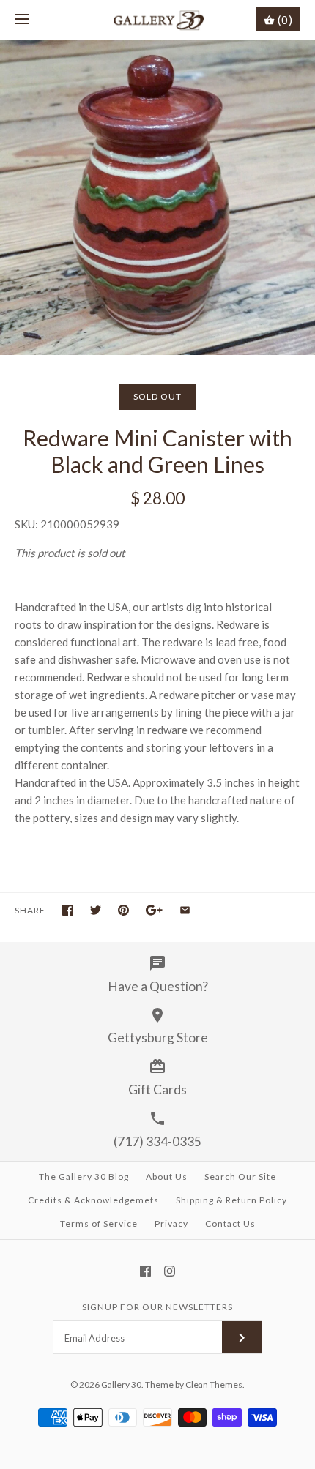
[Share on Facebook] (67, 910)
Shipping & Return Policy (231, 1200)
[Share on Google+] (154, 910)
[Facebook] (145, 1271)
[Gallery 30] (157, 19)
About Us (167, 1176)
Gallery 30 (121, 1384)
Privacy (171, 1223)
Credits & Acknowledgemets (93, 1200)
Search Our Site (240, 1176)
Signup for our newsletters (157, 1306)
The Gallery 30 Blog (84, 1176)
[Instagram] (169, 1271)
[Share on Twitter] (95, 910)
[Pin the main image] (123, 910)
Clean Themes (213, 1384)
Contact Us (230, 1223)
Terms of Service (99, 1223)
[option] (157, 197)
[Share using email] (184, 910)
